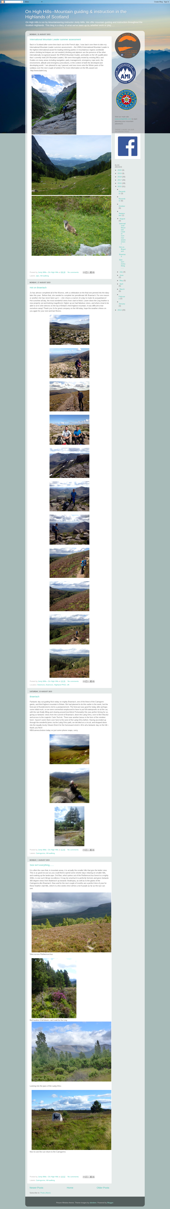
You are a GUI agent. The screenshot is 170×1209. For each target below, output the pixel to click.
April (121, 284)
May (121, 280)
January (122, 304)
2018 (120, 177)
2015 (120, 186)
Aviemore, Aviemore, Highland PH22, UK (53, 685)
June (121, 275)
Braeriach (34, 696)
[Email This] (84, 272)
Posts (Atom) (45, 1193)
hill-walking (44, 276)
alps (37, 276)
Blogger (110, 1203)
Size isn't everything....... (42, 865)
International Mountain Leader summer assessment (55, 39)
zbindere (93, 1203)
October (122, 206)
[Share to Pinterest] (93, 272)
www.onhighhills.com (123, 119)
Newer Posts (36, 1187)
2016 (120, 183)
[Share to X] (88, 272)
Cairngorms (40, 853)
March (122, 289)
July (121, 272)
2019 (120, 173)
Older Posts (103, 1187)
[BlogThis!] (86, 272)
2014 (120, 310)
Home (70, 1187)
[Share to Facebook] (91, 272)
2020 (120, 170)
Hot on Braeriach (38, 287)
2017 (120, 180)
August (122, 219)
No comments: (74, 272)
